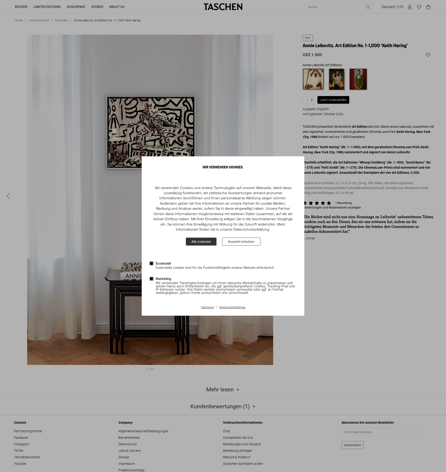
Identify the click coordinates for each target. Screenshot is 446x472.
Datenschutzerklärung (232, 307)
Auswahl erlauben (241, 241)
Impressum (207, 307)
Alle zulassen (201, 241)
